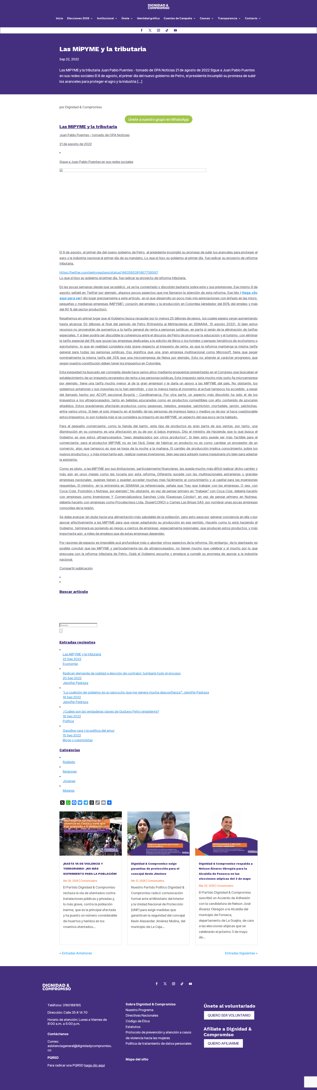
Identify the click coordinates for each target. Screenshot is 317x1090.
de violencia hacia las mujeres (148, 1038)
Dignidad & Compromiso (83, 107)
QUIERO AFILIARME (223, 1043)
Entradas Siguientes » (241, 953)
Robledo (69, 762)
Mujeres (68, 790)
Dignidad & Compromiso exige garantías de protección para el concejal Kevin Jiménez (155, 868)
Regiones (70, 771)
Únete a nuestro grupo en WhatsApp (158, 119)
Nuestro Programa (139, 1010)
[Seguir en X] (150, 30)
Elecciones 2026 (78, 18)
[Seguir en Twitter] (165, 984)
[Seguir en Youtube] (175, 30)
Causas (205, 18)
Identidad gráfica (148, 18)
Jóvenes (69, 781)
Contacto (251, 18)
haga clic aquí (94, 1065)
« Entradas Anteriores (75, 953)
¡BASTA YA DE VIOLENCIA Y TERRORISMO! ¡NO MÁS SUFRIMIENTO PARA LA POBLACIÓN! (90, 868)
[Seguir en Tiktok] (167, 30)
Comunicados (88, 880)
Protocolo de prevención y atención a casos (158, 1032)
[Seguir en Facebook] (142, 30)
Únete (125, 18)
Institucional (105, 18)
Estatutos (133, 1027)
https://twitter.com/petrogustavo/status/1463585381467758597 (108, 272)
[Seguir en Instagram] (158, 30)
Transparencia (227, 18)
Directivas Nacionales (142, 1015)
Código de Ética (138, 1021)
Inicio (59, 18)
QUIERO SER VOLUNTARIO (229, 1015)
